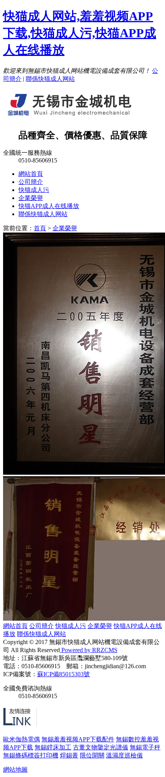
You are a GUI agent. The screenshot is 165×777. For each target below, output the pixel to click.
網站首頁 (30, 173)
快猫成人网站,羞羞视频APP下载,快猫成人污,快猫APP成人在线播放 (79, 33)
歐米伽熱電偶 (21, 739)
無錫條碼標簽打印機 (30, 755)
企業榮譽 (30, 198)
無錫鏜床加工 (53, 747)
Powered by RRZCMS (88, 650)
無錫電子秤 (145, 747)
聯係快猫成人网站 (50, 78)
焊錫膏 (69, 755)
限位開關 (92, 755)
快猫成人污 (33, 190)
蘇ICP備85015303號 (63, 674)
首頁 (40, 228)
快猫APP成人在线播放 (48, 206)
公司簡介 (30, 182)
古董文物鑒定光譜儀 (100, 747)
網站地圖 (15, 769)
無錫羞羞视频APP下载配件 (77, 739)
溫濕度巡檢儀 (124, 755)
